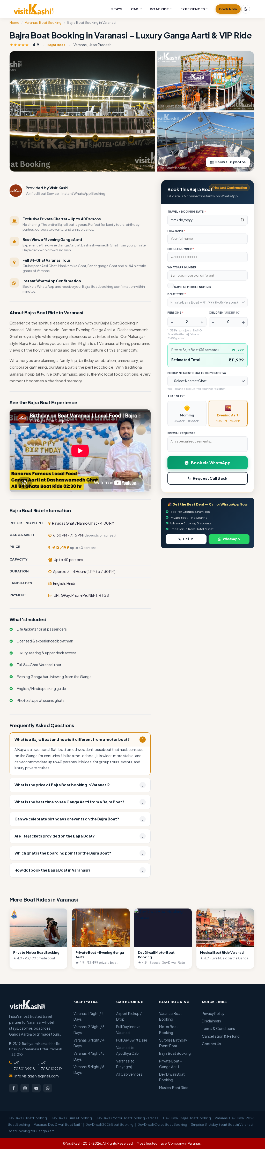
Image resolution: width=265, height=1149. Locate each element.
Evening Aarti (228, 414)
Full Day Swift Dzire (131, 1040)
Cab (134, 9)
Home (14, 22)
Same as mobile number (192, 287)
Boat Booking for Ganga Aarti (31, 1131)
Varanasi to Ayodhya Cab (127, 1050)
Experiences (192, 9)
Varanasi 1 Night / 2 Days (88, 1016)
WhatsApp (231, 539)
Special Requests (181, 433)
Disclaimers (211, 1021)
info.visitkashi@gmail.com (36, 1076)
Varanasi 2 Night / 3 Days (89, 1029)
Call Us (188, 539)
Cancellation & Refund (221, 1036)
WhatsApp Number (182, 267)
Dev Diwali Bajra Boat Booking (187, 1118)
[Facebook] (13, 1088)
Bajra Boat (56, 45)
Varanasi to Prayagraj (125, 1064)
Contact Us (211, 1044)
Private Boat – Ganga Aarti (170, 1064)
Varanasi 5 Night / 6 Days (88, 1070)
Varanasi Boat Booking (43, 22)
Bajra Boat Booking (175, 1053)
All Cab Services (129, 1074)
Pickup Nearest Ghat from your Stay (196, 373)
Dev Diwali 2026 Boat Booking (109, 1124)
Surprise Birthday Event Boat (173, 1043)
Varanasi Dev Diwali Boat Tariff (58, 1124)
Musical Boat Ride (173, 1087)
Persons (175, 312)
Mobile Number (180, 249)
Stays (117, 9)
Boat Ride (159, 9)
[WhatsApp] (47, 1088)
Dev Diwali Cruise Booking (71, 1118)
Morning (187, 414)
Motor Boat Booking (168, 1029)
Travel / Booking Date (186, 211)
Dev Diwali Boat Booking (172, 1077)
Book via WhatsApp (211, 462)
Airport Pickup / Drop (129, 1016)
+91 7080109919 (51, 1066)
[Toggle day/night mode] (245, 9)
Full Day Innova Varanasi (128, 1029)
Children (224, 312)
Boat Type (176, 294)
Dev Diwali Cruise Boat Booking (162, 1124)
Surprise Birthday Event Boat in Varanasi (222, 1124)
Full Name (176, 230)
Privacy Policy (213, 1013)
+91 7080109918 (24, 1066)
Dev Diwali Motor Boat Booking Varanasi (127, 1118)
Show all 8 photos (230, 162)
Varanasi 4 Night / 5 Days (89, 1056)
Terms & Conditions (218, 1028)
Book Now (228, 9)
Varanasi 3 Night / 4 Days (89, 1043)
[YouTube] (36, 1088)
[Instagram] (24, 1088)
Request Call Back (210, 478)
